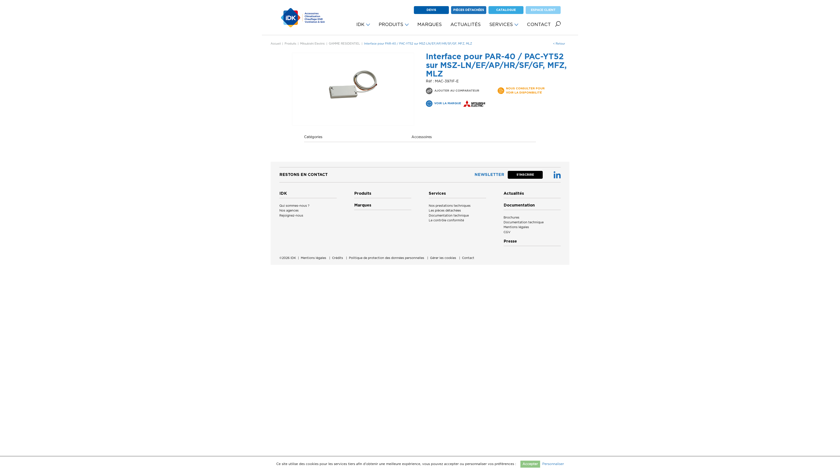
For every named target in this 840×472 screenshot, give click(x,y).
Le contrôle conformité (446, 220)
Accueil (276, 43)
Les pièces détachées (445, 210)
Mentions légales (516, 227)
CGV (507, 232)
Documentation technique (449, 215)
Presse (510, 241)
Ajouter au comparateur (456, 90)
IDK (293, 258)
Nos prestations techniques (450, 205)
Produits (290, 43)
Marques (362, 205)
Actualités (514, 194)
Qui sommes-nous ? (294, 205)
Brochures (511, 217)
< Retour (559, 43)
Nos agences (289, 210)
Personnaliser (553, 464)
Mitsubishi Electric (312, 43)
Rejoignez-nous (291, 215)
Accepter (530, 464)
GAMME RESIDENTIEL (344, 43)
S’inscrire (525, 174)
